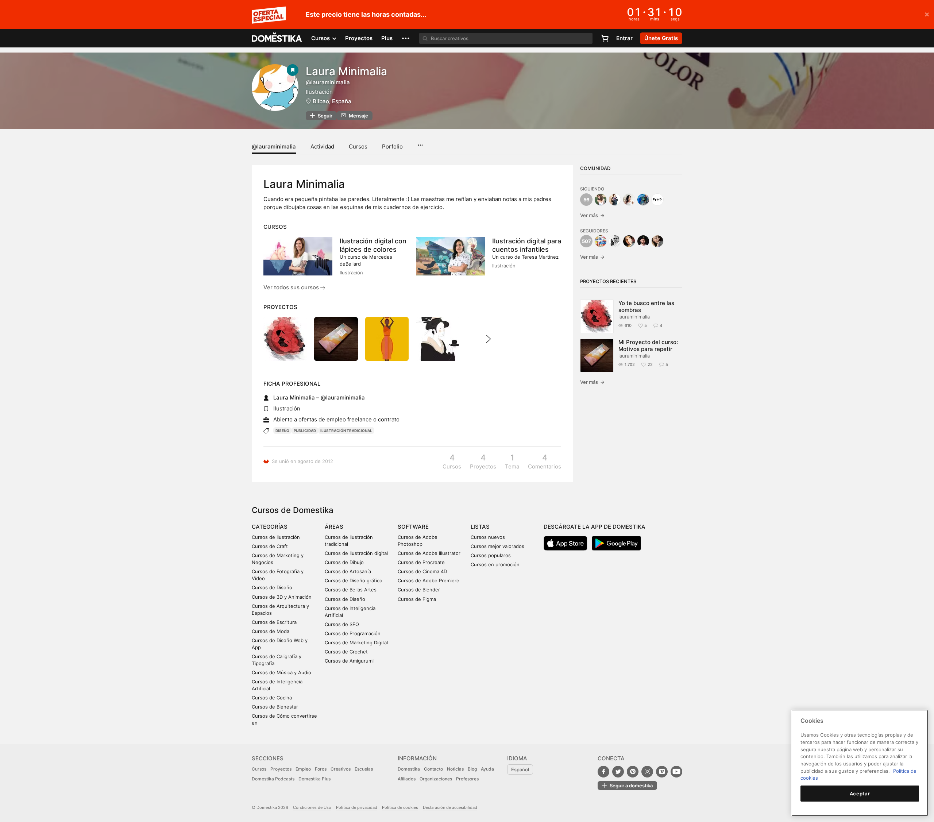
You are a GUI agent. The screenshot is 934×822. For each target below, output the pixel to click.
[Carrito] (604, 38)
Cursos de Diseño (272, 587)
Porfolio (392, 146)
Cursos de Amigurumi (349, 661)
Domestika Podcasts (273, 779)
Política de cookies (400, 807)
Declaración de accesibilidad (450, 807)
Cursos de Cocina (272, 698)
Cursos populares (491, 555)
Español (520, 769)
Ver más (592, 215)
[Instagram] (647, 771)
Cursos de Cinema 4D (422, 571)
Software (413, 526)
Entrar (624, 38)
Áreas (334, 526)
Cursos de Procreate (421, 562)
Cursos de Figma (417, 599)
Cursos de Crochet (346, 652)
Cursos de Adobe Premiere (428, 580)
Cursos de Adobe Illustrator (429, 553)
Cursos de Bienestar (275, 707)
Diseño (282, 430)
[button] (405, 38)
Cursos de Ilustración (276, 537)
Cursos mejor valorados (497, 546)
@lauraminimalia (274, 146)
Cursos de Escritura (274, 622)
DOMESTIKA (277, 38)
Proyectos (359, 38)
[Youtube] (676, 771)
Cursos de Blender (419, 590)
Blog (472, 769)
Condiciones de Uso (312, 807)
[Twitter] (618, 771)
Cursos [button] (321, 38)
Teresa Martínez (540, 257)
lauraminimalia (634, 317)
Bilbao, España (332, 101)
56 (586, 199)
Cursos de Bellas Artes (351, 590)
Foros (321, 769)
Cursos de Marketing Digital (356, 642)
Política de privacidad (356, 807)
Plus (387, 38)
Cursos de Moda (270, 631)
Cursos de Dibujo (344, 562)
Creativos (341, 769)
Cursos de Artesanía (348, 571)
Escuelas (364, 769)
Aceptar (860, 793)
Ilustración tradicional (346, 430)
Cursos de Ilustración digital (356, 553)
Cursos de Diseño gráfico (353, 580)
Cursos (358, 146)
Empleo (303, 769)
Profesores (467, 779)
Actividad (322, 146)
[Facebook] (603, 771)
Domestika (409, 769)
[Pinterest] (632, 771)
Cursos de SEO (342, 624)
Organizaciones (436, 779)
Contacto (433, 769)
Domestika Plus (314, 779)
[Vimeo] (662, 771)
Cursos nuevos (488, 537)
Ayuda (487, 769)
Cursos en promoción (495, 564)
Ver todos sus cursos (291, 287)
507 (586, 241)
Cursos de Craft (270, 546)
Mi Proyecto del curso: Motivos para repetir (648, 345)
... (420, 142)
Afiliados (407, 779)
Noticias (455, 769)
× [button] (927, 14)
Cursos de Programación (353, 633)
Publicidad (305, 430)
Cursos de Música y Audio (281, 672)
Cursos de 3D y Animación (282, 597)
